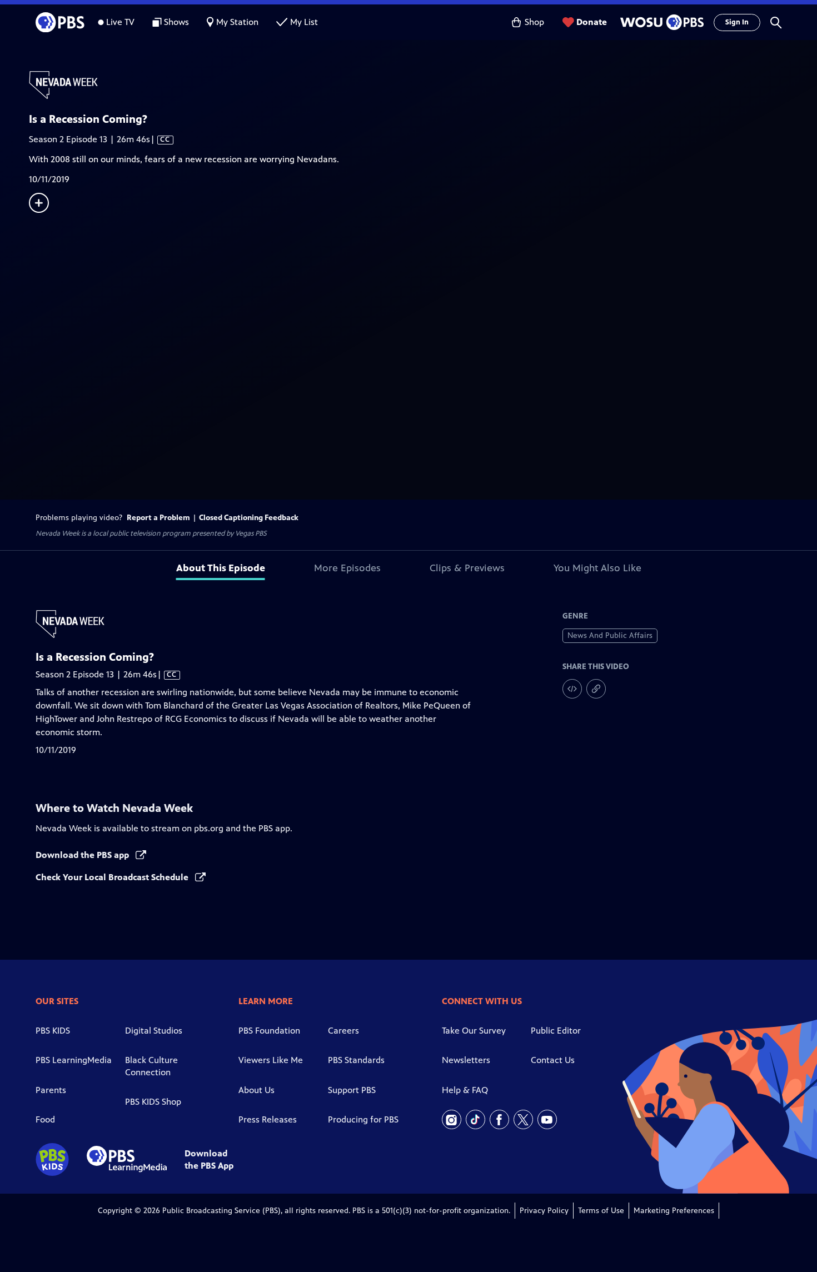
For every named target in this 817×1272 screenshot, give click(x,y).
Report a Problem (158, 517)
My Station (237, 22)
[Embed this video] (572, 689)
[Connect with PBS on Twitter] (523, 1119)
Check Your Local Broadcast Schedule (113, 877)
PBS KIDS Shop (153, 1101)
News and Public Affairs (609, 635)
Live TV (120, 22)
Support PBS (352, 1090)
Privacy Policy (544, 1210)
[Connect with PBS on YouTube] (547, 1119)
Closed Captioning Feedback (248, 517)
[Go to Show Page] (423, 85)
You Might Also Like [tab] (597, 568)
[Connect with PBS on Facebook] (499, 1119)
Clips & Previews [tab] (467, 568)
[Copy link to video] (596, 689)
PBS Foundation (269, 1030)
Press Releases (267, 1119)
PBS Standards (356, 1060)
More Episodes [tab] (347, 568)
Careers (343, 1030)
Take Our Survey (474, 1030)
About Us (256, 1090)
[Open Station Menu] (660, 22)
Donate (591, 22)
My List (304, 22)
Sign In (737, 22)
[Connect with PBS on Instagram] (451, 1119)
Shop (534, 22)
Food (45, 1119)
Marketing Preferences (674, 1210)
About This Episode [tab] (220, 568)
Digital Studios (153, 1030)
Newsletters (466, 1060)
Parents (51, 1090)
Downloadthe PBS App (209, 1159)
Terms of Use (601, 1210)
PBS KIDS (53, 1030)
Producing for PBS (363, 1119)
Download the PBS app (83, 855)
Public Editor (556, 1030)
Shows (176, 22)
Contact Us (553, 1060)
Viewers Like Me (270, 1060)
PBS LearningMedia (74, 1060)
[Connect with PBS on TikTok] (475, 1119)
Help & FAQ (465, 1090)
